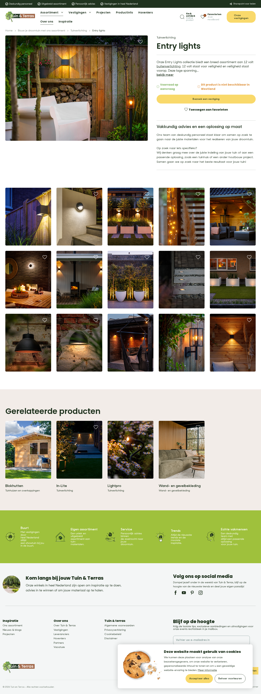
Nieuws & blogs (12, 629)
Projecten (9, 634)
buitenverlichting (169, 66)
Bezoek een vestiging (206, 99)
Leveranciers (61, 634)
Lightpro (114, 486)
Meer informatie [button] (207, 670)
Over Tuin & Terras (65, 625)
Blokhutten (14, 486)
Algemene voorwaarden (119, 625)
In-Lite (61, 486)
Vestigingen (61, 629)
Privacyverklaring (115, 629)
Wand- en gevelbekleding (180, 486)
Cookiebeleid (112, 634)
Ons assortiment (13, 625)
